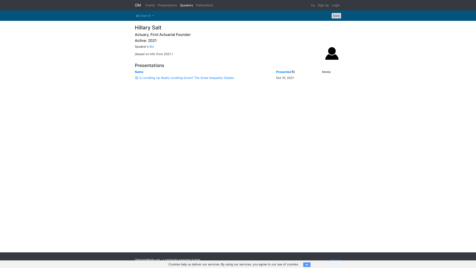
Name (139, 72)
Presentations (167, 5)
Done (336, 15)
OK (306, 264)
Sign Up (323, 5)
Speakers (186, 5)
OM (138, 5)
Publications (204, 5)
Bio (151, 46)
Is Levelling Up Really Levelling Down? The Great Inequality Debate (186, 78)
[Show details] (137, 78)
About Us (335, 259)
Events (150, 5)
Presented (283, 72)
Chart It (145, 15)
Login (336, 5)
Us (313, 5)
